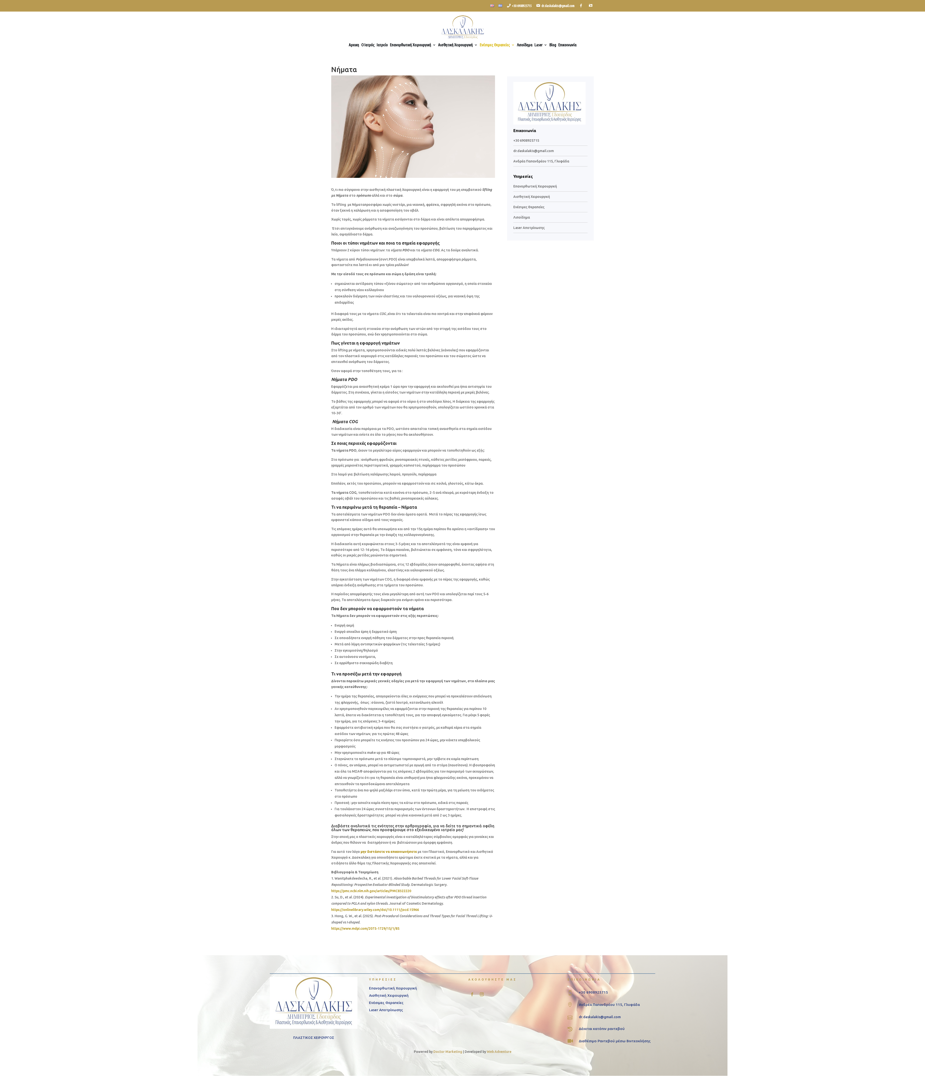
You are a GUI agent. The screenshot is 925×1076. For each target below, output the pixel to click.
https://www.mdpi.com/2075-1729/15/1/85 (365, 928)
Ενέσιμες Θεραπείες (495, 45)
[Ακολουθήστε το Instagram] (482, 994)
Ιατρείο (382, 45)
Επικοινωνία (567, 45)
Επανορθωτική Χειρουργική (410, 45)
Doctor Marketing (447, 1052)
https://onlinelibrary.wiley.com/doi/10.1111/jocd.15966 (375, 910)
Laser (538, 45)
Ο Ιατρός (368, 45)
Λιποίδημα (524, 45)
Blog (552, 45)
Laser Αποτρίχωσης (529, 228)
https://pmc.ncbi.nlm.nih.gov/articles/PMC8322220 (371, 891)
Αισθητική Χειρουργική (455, 45)
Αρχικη (354, 45)
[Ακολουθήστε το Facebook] (472, 994)
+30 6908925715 (526, 140)
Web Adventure (499, 1052)
